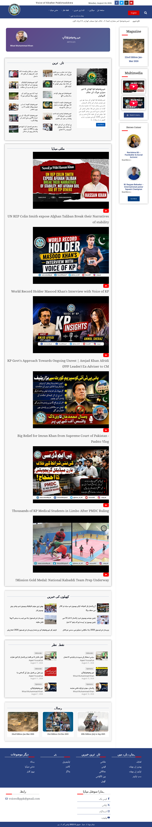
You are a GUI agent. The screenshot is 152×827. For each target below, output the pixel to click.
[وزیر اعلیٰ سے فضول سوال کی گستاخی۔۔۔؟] (58, 40)
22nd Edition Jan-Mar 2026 (23, 734)
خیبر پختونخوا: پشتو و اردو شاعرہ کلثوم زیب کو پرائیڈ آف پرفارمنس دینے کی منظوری (62, 115)
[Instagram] (126, 3)
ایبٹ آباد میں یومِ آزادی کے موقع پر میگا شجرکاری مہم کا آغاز (29, 95)
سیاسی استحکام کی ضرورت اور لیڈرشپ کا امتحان (79, 657)
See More (100, 125)
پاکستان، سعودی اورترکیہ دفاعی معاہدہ (82, 688)
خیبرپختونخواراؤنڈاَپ (36, 688)
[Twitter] (121, 3)
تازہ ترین (58, 63)
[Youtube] (131, 3)
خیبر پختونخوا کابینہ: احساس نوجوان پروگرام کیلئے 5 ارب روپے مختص (29, 106)
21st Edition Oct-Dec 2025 (58, 734)
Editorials (89, 653)
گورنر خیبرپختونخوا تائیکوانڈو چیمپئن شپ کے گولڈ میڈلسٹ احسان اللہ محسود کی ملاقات (28, 84)
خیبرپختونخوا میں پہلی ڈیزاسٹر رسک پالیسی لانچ (62, 94)
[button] (145, 13)
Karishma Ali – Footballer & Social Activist (134, 154)
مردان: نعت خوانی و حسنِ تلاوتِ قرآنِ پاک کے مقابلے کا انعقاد (62, 73)
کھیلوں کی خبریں (58, 597)
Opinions (89, 669)
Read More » (126, 160)
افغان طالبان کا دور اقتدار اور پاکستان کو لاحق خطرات (26, 657)
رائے (55, 754)
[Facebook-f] (117, 3)
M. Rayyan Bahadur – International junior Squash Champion (133, 186)
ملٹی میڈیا (58, 148)
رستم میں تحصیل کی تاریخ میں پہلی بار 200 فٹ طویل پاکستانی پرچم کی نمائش (28, 128)
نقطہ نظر (58, 645)
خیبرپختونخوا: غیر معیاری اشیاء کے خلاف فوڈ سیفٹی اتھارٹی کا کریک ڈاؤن (101, 21)
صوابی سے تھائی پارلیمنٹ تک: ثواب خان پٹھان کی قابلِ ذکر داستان (28, 73)
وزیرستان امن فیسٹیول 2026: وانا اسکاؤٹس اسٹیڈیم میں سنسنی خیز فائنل (86, 629)
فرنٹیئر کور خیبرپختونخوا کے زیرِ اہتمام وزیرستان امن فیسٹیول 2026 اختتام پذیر (32, 629)
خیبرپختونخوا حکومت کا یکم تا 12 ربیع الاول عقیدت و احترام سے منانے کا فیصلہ (62, 104)
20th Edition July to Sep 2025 (93, 734)
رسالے (58, 708)
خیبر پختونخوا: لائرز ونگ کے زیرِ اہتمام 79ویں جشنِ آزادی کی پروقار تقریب (28, 117)
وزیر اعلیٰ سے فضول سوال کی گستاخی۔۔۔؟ (30, 672)
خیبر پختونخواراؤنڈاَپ (87, 672)
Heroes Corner (133, 127)
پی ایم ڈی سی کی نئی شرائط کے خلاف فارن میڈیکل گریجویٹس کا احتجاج (63, 126)
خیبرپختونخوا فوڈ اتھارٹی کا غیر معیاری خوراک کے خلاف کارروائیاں (93, 92)
